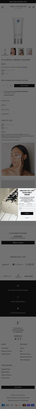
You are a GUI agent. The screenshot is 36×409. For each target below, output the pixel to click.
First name (21, 203)
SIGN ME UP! (27, 213)
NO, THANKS (27, 217)
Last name (29, 203)
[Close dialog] (35, 189)
